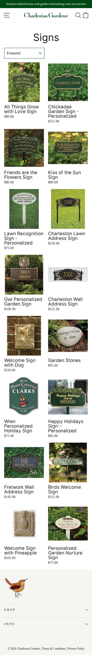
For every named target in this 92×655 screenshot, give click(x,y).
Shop (10, 610)
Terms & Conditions (54, 648)
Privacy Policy (76, 648)
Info (9, 624)
